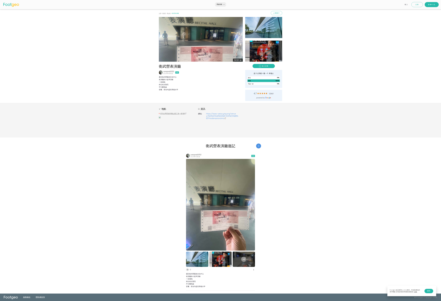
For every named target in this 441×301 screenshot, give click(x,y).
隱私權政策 (40, 297)
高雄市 (164, 13)
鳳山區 (169, 13)
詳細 (415, 292)
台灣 (160, 13)
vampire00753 (168, 71)
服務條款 (26, 297)
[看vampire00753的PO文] (161, 72)
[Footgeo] (11, 5)
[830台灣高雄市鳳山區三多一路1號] (160, 117)
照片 (237, 60)
